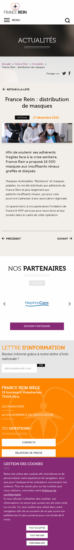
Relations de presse (28, 452)
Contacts (29, 442)
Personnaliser (37, 543)
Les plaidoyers (13, 406)
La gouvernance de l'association (27, 414)
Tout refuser (37, 535)
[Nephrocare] (37, 303)
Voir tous (37, 283)
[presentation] (4, 304)
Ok (41, 365)
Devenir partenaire (37, 326)
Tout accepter (37, 528)
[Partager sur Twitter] (64, 73)
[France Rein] (15, 8)
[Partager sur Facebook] (69, 73)
